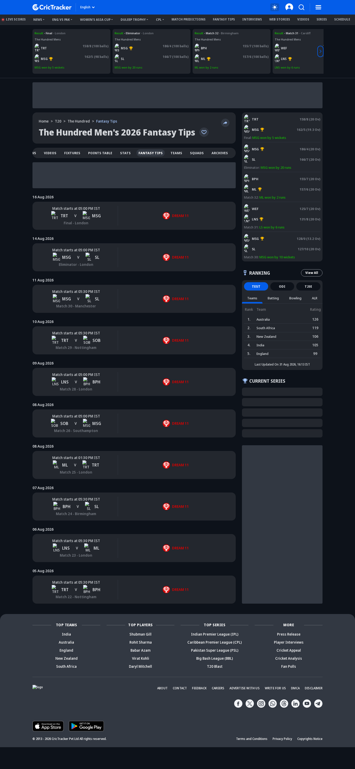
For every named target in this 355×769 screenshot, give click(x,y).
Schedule (342, 19)
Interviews (252, 19)
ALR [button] (314, 298)
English (85, 7)
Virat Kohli (140, 658)
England (66, 650)
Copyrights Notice (310, 739)
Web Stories (279, 19)
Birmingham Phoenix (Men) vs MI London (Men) (228, 33)
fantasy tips (151, 153)
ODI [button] (282, 286)
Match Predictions (189, 19)
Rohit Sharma (140, 642)
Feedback (199, 688)
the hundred (79, 121)
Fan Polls (288, 666)
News (37, 19)
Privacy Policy (282, 739)
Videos (303, 19)
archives (220, 153)
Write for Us (275, 688)
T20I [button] (308, 286)
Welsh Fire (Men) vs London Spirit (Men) (302, 33)
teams (176, 153)
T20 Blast (214, 666)
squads (197, 153)
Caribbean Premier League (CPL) (214, 642)
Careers (218, 688)
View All (311, 273)
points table (100, 153)
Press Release (288, 634)
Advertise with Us (244, 688)
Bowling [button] (295, 298)
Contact (180, 688)
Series (322, 19)
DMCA (295, 688)
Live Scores (16, 19)
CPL (159, 19)
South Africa (66, 666)
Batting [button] (273, 298)
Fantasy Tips (224, 19)
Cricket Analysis (288, 658)
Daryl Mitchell (140, 666)
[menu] (318, 7)
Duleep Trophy (133, 19)
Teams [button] (252, 298)
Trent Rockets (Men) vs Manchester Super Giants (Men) (68, 35)
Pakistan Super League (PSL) (214, 650)
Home (44, 121)
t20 (58, 121)
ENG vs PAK (61, 19)
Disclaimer (314, 688)
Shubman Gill (140, 634)
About (162, 688)
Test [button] (256, 286)
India (66, 634)
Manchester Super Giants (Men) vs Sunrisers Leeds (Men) (150, 35)
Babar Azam (140, 650)
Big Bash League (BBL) (214, 658)
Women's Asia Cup (95, 19)
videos (50, 153)
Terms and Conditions (251, 739)
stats (125, 153)
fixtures (72, 153)
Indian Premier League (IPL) (214, 634)
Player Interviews (289, 642)
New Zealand (66, 658)
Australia (66, 642)
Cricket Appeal (289, 650)
